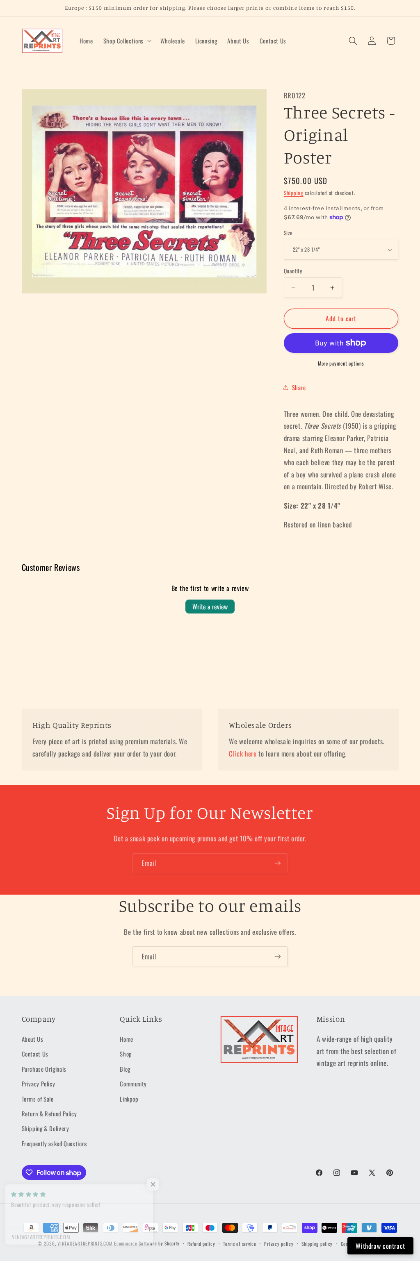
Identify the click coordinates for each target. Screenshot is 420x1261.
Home (126, 1038)
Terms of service (239, 1243)
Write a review (210, 606)
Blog (125, 1068)
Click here (242, 753)
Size (288, 233)
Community (133, 1083)
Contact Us (35, 1053)
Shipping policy (317, 1243)
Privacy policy (278, 1243)
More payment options (341, 363)
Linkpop (129, 1098)
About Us (32, 1038)
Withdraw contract (380, 1246)
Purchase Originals (44, 1068)
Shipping (294, 193)
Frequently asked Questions (54, 1143)
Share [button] (299, 387)
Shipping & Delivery (45, 1128)
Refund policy (201, 1243)
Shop (126, 1053)
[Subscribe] (277, 863)
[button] (126, 41)
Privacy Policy (38, 1083)
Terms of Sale (38, 1098)
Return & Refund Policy (49, 1113)
